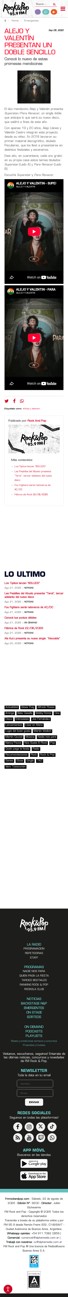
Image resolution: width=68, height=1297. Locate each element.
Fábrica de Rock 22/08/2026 (31, 495)
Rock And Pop (37, 420)
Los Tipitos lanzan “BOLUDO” (30, 467)
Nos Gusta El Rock (35, 743)
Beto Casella (24, 713)
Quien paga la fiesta (34, 976)
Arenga (9, 713)
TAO (39, 761)
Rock (34, 755)
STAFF (34, 958)
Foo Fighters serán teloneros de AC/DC (29, 607)
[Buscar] (54, 3)
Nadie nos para (47, 737)
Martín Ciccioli (13, 737)
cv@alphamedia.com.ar (48, 1242)
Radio (36, 749)
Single (30, 761)
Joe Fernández (41, 719)
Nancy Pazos (13, 743)
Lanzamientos (13, 725)
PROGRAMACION (34, 949)
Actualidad (11, 707)
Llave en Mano (34, 725)
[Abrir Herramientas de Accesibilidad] (8, 1289)
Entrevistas (22, 719)
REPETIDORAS (34, 953)
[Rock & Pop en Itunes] (34, 1176)
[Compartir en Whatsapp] (22, 401)
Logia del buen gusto (17, 731)
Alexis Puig (27, 707)
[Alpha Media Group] (34, 1280)
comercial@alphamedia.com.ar (40, 1238)
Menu (63, 9)
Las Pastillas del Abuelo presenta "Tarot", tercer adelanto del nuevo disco (33, 476)
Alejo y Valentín (32, 409)
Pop (52, 743)
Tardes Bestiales (34, 980)
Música (30, 737)
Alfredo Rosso (46, 707)
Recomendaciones (16, 755)
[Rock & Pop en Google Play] (34, 1163)
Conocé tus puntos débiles (20, 618)
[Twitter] (7, 401)
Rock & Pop (47, 755)
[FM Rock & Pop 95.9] (14, 9)
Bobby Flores (43, 713)
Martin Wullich (42, 731)
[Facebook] (14, 401)
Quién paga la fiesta (17, 749)
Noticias (28, 588)
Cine (57, 713)
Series (9, 761)
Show (20, 761)
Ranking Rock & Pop (34, 985)
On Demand (30, 623)
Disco (8, 719)
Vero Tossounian (15, 766)
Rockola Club (34, 989)
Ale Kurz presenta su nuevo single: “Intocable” (32, 638)
